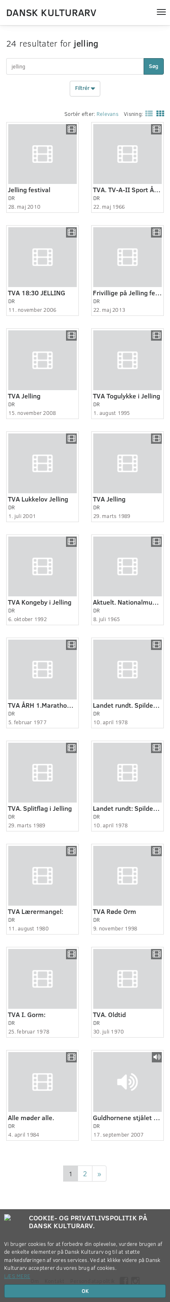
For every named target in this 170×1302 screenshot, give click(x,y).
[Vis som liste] (147, 113)
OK (85, 1291)
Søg (153, 66)
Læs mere (17, 1276)
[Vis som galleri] (158, 113)
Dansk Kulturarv (51, 12)
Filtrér (83, 88)
